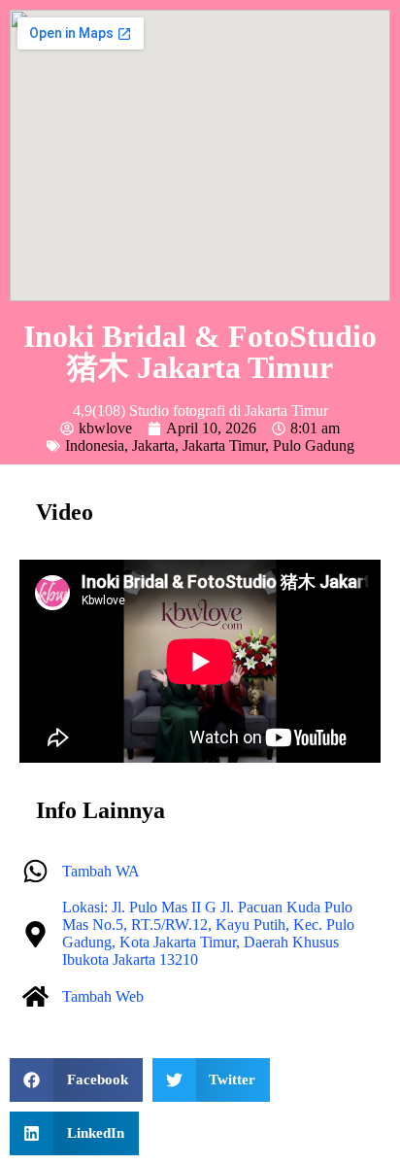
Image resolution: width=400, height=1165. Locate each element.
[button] (76, 1080)
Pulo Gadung (313, 445)
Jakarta (153, 445)
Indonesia (94, 445)
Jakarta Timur (224, 445)
